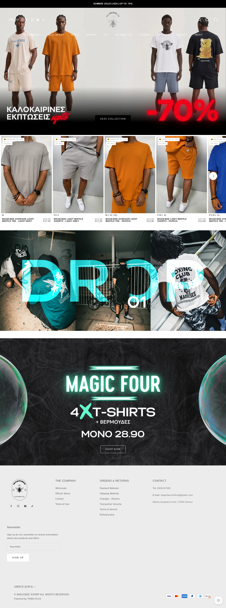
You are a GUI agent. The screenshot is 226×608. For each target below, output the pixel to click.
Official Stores (62, 493)
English (14, 19)
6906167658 (164, 488)
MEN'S (74, 35)
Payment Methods (109, 488)
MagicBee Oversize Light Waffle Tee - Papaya (121, 220)
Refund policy (107, 514)
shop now (112, 449)
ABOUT (199, 35)
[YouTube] (38, 20)
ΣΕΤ (106, 35)
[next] (213, 176)
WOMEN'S (91, 35)
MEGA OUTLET (56, 35)
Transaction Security (110, 504)
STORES (145, 35)
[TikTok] (43, 20)
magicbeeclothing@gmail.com (177, 495)
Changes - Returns (110, 499)
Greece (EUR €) (23, 586)
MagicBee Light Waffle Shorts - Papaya (172, 220)
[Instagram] (32, 20)
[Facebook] (27, 20)
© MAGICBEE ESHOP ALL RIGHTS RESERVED (41, 594)
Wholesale (61, 488)
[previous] (14, 176)
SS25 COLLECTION (113, 119)
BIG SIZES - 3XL (124, 35)
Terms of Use (62, 504)
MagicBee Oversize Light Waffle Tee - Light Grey (18, 220)
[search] (207, 20)
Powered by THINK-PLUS (27, 599)
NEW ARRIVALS (31, 35)
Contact (59, 499)
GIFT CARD (163, 35)
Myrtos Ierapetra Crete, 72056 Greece (173, 502)
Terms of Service (108, 509)
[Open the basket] (215, 20)
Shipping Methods (109, 493)
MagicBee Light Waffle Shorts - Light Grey (68, 220)
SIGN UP (18, 557)
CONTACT (182, 35)
